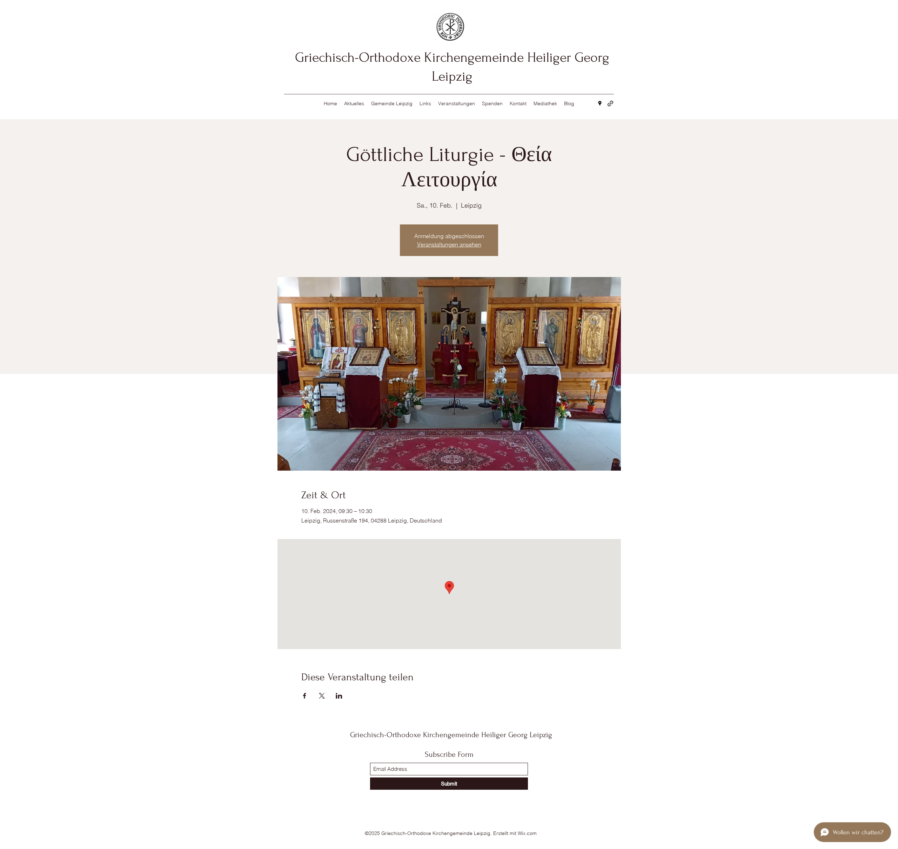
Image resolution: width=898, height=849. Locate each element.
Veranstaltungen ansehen (449, 244)
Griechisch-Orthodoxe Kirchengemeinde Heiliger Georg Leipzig (451, 734)
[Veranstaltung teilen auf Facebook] (304, 696)
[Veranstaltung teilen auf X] (322, 696)
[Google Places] (599, 103)
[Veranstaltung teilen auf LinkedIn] (339, 696)
